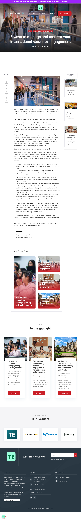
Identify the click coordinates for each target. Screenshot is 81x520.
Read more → (66, 2)
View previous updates (57, 459)
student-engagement (47, 31)
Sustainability (63, 481)
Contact (19, 232)
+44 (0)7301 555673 (39, 485)
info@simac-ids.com (39, 489)
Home (30, 31)
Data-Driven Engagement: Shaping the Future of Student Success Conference (71, 115)
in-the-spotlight (37, 31)
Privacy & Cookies (64, 477)
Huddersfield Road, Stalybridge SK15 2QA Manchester (40, 479)
